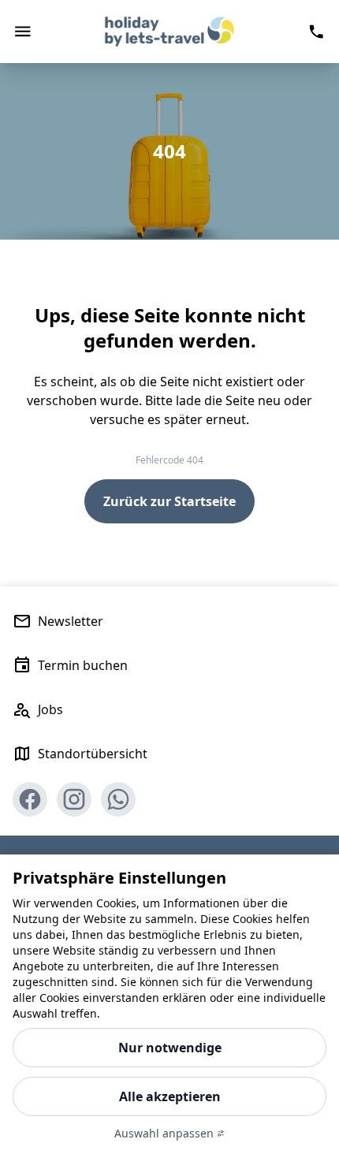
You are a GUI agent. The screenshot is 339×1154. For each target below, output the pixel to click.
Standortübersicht (92, 753)
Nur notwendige (170, 1047)
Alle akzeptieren (170, 1096)
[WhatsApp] (118, 799)
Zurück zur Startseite (169, 501)
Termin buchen (83, 665)
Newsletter (70, 621)
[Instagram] (74, 799)
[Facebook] (30, 799)
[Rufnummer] (316, 31)
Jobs (50, 709)
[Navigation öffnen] (23, 31)
